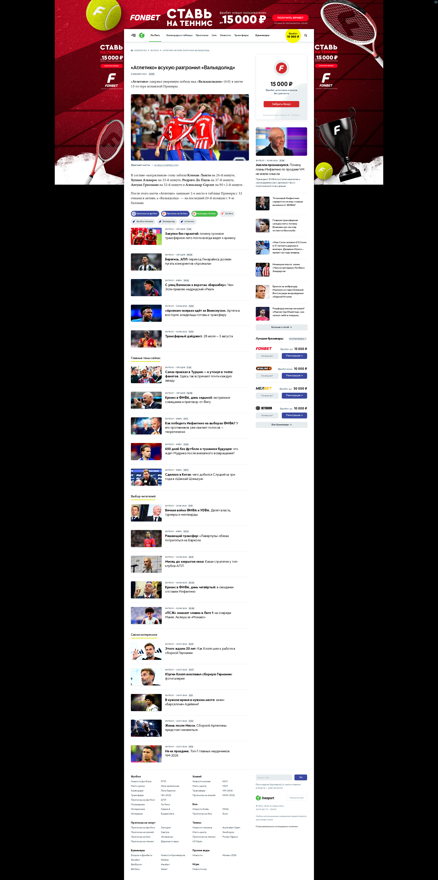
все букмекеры (297, 338)
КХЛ (224, 781)
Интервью (137, 813)
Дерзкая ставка (170, 841)
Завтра (165, 832)
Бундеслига (167, 813)
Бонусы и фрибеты (141, 855)
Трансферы (241, 35)
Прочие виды (201, 850)
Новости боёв (200, 809)
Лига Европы (168, 790)
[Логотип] (141, 35)
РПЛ (163, 781)
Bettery (135, 869)
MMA (225, 809)
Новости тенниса (202, 827)
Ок (300, 777)
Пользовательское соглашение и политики (277, 826)
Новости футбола (141, 781)
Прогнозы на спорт (143, 822)
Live (214, 35)
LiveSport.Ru (140, 50)
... (300, 40)
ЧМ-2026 (166, 795)
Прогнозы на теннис (142, 841)
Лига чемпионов (170, 786)
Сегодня (166, 827)
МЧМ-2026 (228, 795)
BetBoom (136, 864)
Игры (195, 864)
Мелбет (165, 864)
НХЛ (225, 786)
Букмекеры (262, 35)
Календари (137, 790)
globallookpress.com (166, 165)
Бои (194, 804)
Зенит (164, 869)
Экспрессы (167, 836)
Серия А (165, 809)
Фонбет (135, 860)
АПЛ (163, 800)
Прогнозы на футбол (143, 800)
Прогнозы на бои (140, 836)
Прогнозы (202, 35)
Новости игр (199, 869)
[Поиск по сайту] (307, 35)
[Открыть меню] (134, 35)
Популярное (138, 804)
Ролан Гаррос (230, 836)
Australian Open (231, 827)
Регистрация (294, 355)
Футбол (154, 50)
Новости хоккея (201, 781)
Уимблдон (228, 832)
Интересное (138, 809)
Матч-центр (138, 786)
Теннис (196, 822)
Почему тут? (267, 356)
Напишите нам (297, 797)
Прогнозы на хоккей (142, 832)
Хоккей (197, 776)
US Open (197, 841)
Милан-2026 (229, 855)
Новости (225, 35)
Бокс (225, 813)
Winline (165, 860)
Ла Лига (155, 35)
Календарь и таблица (179, 35)
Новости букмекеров (173, 855)
